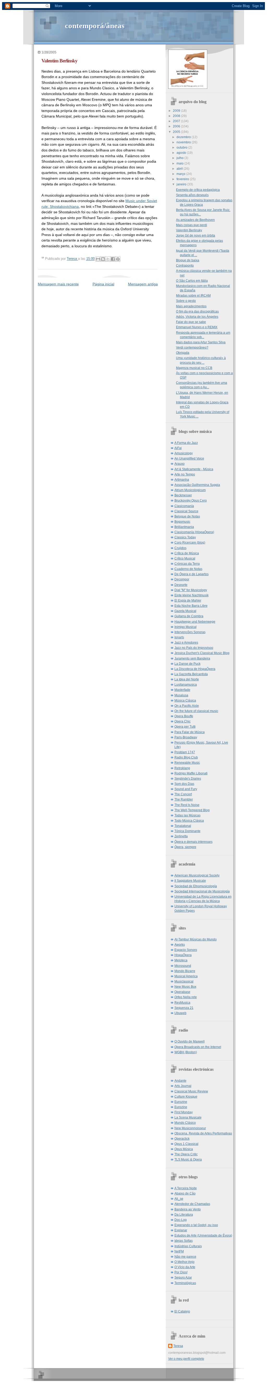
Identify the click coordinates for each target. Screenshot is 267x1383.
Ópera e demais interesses (193, 842)
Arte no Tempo (184, 474)
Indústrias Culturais (188, 1246)
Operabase (182, 992)
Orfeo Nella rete (185, 997)
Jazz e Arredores (186, 642)
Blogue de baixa (187, 260)
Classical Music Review (191, 1091)
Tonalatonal (182, 826)
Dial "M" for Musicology (190, 590)
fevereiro (183, 179)
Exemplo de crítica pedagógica (198, 190)
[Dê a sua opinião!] (103, 259)
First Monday (183, 1112)
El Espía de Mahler (187, 600)
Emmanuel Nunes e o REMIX (196, 327)
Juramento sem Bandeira (192, 658)
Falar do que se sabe (191, 322)
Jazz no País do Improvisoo (193, 648)
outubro (182, 147)
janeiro (182, 184)
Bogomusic (182, 521)
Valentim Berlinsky (189, 230)
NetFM (179, 1251)
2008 (177, 116)
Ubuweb (180, 1013)
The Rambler (183, 799)
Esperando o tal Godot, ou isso (196, 1225)
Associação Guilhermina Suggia (197, 485)
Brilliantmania (184, 527)
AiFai (178, 448)
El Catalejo (182, 1311)
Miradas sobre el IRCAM (193, 295)
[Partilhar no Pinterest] (117, 259)
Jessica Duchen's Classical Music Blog (201, 653)
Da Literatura (183, 1214)
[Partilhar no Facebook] (113, 259)
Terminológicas (185, 1283)
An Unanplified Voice (189, 458)
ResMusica (182, 1002)
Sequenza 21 (183, 1008)
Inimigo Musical (185, 627)
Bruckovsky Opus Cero (190, 500)
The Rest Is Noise (186, 805)
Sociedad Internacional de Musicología (202, 891)
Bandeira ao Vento (187, 1209)
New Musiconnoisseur (190, 1128)
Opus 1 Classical (186, 1144)
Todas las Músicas (187, 815)
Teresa (178, 1346)
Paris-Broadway (185, 737)
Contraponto (185, 265)
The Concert (183, 794)
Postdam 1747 (184, 752)
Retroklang (182, 768)
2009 (177, 111)
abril (180, 168)
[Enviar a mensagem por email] (98, 259)
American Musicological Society (197, 875)
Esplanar (180, 1230)
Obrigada (182, 353)
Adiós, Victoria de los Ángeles (197, 317)
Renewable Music (187, 762)
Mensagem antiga (143, 284)
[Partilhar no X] (108, 259)
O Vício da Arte (184, 1267)
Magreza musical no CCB (194, 368)
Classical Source (186, 511)
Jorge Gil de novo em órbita (195, 235)
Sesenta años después (192, 195)
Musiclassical (183, 981)
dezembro (184, 137)
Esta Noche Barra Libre (191, 606)
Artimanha (181, 479)
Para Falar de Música (189, 732)
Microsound (182, 966)
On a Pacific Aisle (186, 706)
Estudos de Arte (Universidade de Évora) (203, 1235)
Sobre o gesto (186, 301)
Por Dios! (180, 1272)
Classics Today (185, 537)
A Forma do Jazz (186, 443)
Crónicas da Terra (187, 564)
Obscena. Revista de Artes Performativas (203, 1133)
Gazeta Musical (185, 611)
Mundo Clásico (185, 1123)
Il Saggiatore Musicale (190, 880)
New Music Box (185, 986)
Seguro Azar (183, 1277)
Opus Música (183, 1149)
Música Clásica (185, 700)
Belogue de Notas (187, 516)
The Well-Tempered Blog (192, 810)
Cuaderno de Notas (188, 569)
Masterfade (182, 690)
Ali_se (178, 1198)
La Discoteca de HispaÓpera (194, 669)
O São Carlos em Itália (192, 281)
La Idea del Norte (186, 679)
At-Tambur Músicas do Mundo (195, 939)
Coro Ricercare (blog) (189, 542)
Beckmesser (183, 495)
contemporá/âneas (94, 25)
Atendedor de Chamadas (192, 1204)
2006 (177, 126)
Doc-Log (180, 1220)
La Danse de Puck (187, 664)
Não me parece (185, 1256)
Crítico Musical (184, 558)
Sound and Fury (185, 789)
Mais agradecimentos (191, 306)
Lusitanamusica (185, 684)
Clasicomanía (184, 506)
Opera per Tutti (185, 726)
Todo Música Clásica (189, 820)
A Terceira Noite (185, 1188)
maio (180, 163)
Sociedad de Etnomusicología (195, 886)
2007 (177, 121)
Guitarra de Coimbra (188, 616)
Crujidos (180, 548)
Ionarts (179, 637)
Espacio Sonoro (185, 950)
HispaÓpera (183, 955)
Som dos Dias (184, 784)
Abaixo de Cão (185, 1193)
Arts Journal (182, 1086)
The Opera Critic (186, 1154)
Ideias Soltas (183, 1241)
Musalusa (181, 695)
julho (180, 158)
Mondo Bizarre (184, 971)
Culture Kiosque (185, 1096)
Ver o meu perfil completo (186, 1359)
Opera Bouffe (183, 716)
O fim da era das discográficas (197, 311)
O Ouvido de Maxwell (189, 1041)
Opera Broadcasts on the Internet (197, 1047)
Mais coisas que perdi (191, 225)
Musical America (186, 976)
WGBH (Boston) (185, 1052)
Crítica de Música (186, 553)
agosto (182, 153)
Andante (180, 1080)
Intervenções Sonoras (189, 632)
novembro (184, 142)
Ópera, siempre (185, 847)
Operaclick (182, 1138)
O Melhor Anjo (184, 1262)
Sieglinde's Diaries (187, 778)
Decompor (181, 579)
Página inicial (103, 284)
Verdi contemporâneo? (192, 347)
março (181, 174)
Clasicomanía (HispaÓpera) (194, 532)
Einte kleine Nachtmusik (191, 595)
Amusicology (183, 453)
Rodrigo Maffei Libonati (191, 773)
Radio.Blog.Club (186, 757)
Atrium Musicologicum (190, 490)
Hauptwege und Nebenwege (194, 621)
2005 (177, 132)
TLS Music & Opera (188, 1159)
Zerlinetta (181, 836)
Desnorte (180, 585)
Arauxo (179, 464)
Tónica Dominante (187, 831)
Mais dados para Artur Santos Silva (201, 342)
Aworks (179, 944)
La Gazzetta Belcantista (191, 674)
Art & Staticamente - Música (193, 469)
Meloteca (180, 960)
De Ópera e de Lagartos (191, 574)
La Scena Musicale (188, 1117)
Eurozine (180, 1102)
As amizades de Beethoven (195, 220)
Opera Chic (182, 721)
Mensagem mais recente (58, 284)
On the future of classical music (196, 711)
